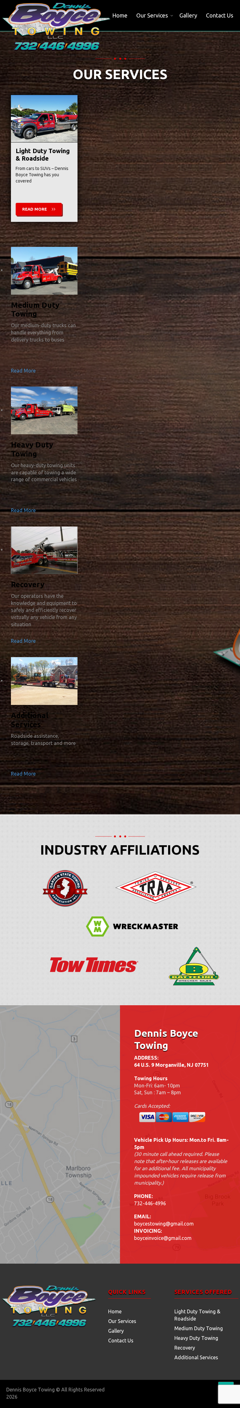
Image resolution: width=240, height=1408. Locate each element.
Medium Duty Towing (198, 1328)
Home (120, 15)
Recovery (184, 1348)
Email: (142, 1216)
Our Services (152, 15)
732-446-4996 (150, 1203)
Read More (34, 209)
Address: (146, 1058)
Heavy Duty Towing (196, 1338)
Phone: (143, 1196)
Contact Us (219, 15)
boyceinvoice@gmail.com (163, 1238)
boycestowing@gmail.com (164, 1223)
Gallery (188, 15)
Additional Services (196, 1357)
